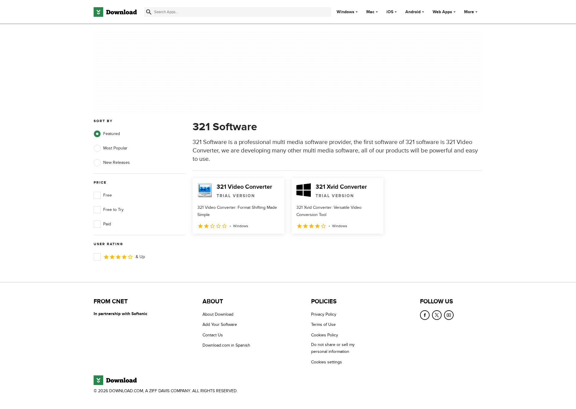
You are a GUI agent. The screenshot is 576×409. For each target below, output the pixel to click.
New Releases (116, 162)
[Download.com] (115, 12)
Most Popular (115, 148)
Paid (107, 224)
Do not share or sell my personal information (333, 348)
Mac (370, 12)
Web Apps (442, 12)
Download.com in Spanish (226, 345)
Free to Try (113, 209)
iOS (389, 12)
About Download (217, 314)
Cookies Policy (324, 335)
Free (107, 195)
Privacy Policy (323, 314)
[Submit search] (149, 12)
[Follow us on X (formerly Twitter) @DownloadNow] (437, 315)
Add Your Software (219, 324)
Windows (345, 12)
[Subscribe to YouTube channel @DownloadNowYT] (449, 315)
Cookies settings (326, 362)
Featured (111, 133)
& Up (140, 256)
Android (413, 12)
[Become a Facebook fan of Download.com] (425, 315)
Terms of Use (323, 324)
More (469, 11)
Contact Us (212, 335)
